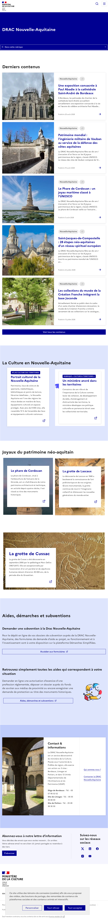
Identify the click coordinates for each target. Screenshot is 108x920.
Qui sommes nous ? (92, 769)
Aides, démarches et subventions (36, 700)
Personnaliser (32, 907)
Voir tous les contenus (54, 332)
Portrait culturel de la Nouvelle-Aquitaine (25, 379)
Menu (104, 3)
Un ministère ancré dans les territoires (80, 383)
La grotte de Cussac (29, 554)
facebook (97, 848)
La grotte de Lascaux (77, 471)
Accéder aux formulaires (52, 651)
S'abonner (9, 853)
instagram (82, 856)
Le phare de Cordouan (26, 471)
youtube (90, 856)
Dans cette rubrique (14, 47)
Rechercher (97, 3)
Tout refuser (53, 907)
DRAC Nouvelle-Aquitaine (29, 29)
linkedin (90, 848)
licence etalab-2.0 (55, 916)
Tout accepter (75, 907)
